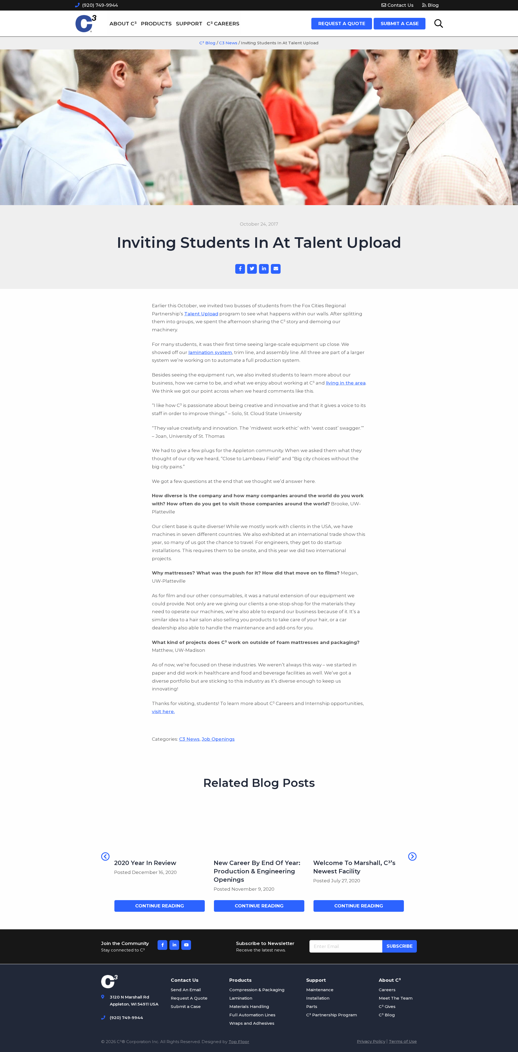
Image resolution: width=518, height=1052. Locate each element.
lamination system (210, 352)
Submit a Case (186, 1006)
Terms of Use (403, 1041)
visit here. (163, 711)
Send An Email (186, 989)
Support (189, 24)
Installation (317, 998)
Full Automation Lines (252, 1014)
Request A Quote (189, 998)
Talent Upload (201, 313)
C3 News (189, 739)
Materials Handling (249, 1006)
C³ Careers (223, 24)
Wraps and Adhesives (251, 1023)
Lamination (240, 998)
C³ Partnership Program (331, 1014)
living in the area (346, 383)
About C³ (123, 24)
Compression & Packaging (257, 989)
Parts (311, 1006)
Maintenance (319, 989)
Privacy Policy (371, 1041)
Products (156, 24)
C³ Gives (387, 1006)
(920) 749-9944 (100, 5)
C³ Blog (387, 1014)
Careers (387, 989)
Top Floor (239, 1041)
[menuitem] (397, 5)
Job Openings (218, 739)
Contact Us (400, 5)
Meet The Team (396, 998)
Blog (432, 5)
